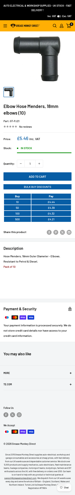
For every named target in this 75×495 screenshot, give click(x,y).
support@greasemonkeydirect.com (20, 478)
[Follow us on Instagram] (19, 414)
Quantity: (9, 163)
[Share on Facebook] (49, 232)
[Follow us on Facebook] (5, 414)
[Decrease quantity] (20, 163)
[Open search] (55, 26)
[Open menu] (5, 25)
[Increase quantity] (39, 163)
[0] (68, 26)
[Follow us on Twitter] (12, 414)
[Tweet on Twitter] (62, 232)
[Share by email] (69, 232)
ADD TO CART (37, 176)
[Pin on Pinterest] (55, 232)
